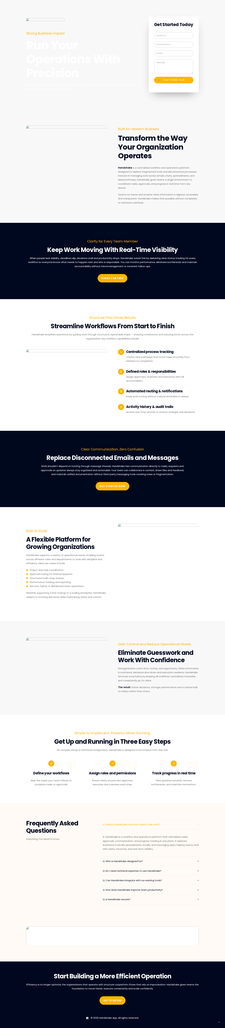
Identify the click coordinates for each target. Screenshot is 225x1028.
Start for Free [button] (112, 278)
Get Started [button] (112, 1000)
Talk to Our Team (173, 80)
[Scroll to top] (219, 1022)
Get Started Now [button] (112, 486)
